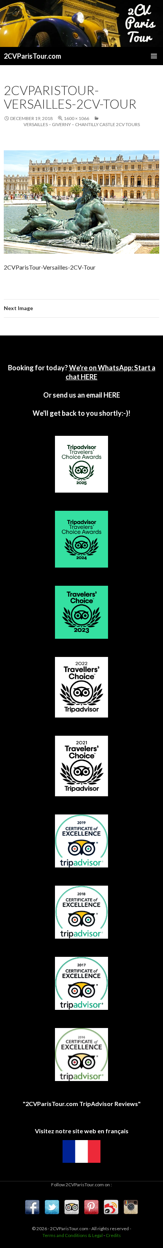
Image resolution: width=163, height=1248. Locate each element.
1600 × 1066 (76, 118)
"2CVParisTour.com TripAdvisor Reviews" (82, 1103)
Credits (113, 1235)
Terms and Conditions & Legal (72, 1235)
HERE (111, 395)
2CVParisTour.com (32, 56)
